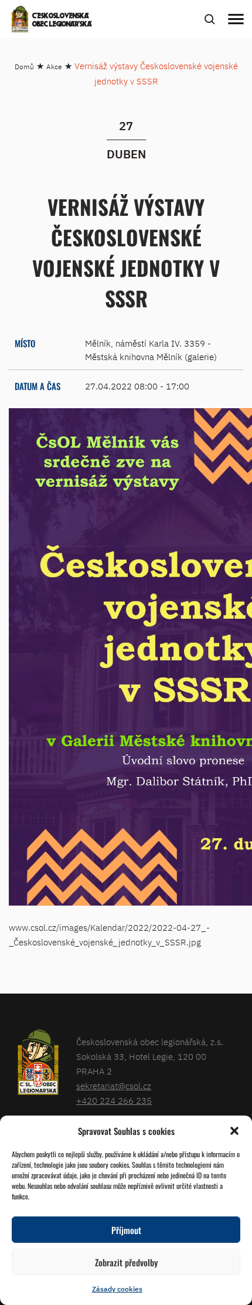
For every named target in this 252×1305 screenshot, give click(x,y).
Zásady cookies (117, 1288)
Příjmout (126, 1229)
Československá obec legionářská (62, 20)
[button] (234, 1131)
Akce (54, 66)
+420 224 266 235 (114, 1100)
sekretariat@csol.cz (113, 1086)
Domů (24, 66)
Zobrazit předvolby (126, 1262)
